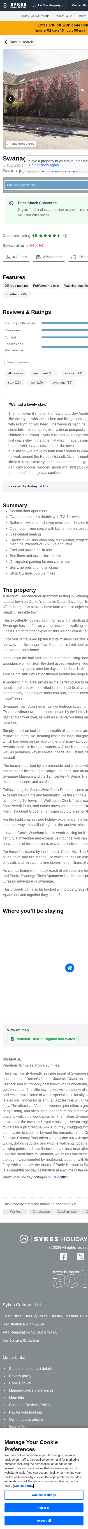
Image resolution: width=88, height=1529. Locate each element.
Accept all (44, 1520)
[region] (44, 1478)
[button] (10, 99)
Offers (82, 16)
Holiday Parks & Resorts (34, 16)
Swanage (60, 1177)
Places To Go (64, 16)
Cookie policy (23, 1486)
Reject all (44, 1507)
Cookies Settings (44, 1494)
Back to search (21, 42)
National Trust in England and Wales (45, 1039)
